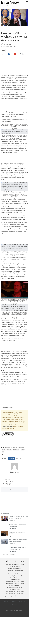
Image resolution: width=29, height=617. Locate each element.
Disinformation (7, 447)
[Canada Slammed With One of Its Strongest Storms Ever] (4, 549)
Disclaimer (14, 604)
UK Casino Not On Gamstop (14, 574)
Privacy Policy (22, 601)
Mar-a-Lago (9, 449)
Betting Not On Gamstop (14, 568)
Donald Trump (14, 447)
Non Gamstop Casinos (14, 579)
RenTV (2, 214)
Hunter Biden (21, 447)
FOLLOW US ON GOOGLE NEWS (14, 396)
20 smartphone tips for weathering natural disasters (8, 483)
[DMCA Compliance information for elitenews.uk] (7, 434)
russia (3, 451)
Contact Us (13, 601)
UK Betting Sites (14, 595)
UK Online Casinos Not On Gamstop (14, 564)
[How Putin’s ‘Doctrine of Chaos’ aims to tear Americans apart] (4, 518)
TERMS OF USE (19, 603)
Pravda (20, 212)
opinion (22, 449)
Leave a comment (15, 489)
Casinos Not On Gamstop (14, 585)
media (13, 205)
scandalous (16, 360)
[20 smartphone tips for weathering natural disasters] (4, 526)
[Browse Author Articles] (14, 466)
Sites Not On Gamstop (14, 566)
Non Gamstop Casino (14, 589)
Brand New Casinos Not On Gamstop (14, 597)
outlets (17, 205)
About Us (6, 601)
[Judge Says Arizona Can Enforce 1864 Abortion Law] (4, 533)
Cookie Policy (9, 603)
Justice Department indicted (10, 324)
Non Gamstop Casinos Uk (14, 572)
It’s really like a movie (10, 366)
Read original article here (7, 407)
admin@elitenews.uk (7, 426)
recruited (25, 331)
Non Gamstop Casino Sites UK (14, 576)
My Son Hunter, (21, 362)
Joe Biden (3, 449)
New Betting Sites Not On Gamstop (14, 570)
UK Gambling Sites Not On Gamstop (14, 581)
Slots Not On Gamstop (14, 577)
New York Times (16, 449)
